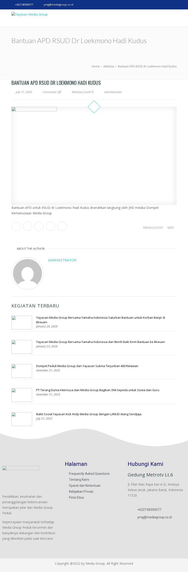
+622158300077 (24, 4)
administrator (62, 260)
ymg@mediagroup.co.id (58, 4)
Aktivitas (77, 92)
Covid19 (88, 92)
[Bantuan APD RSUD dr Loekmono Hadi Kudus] (94, 156)
